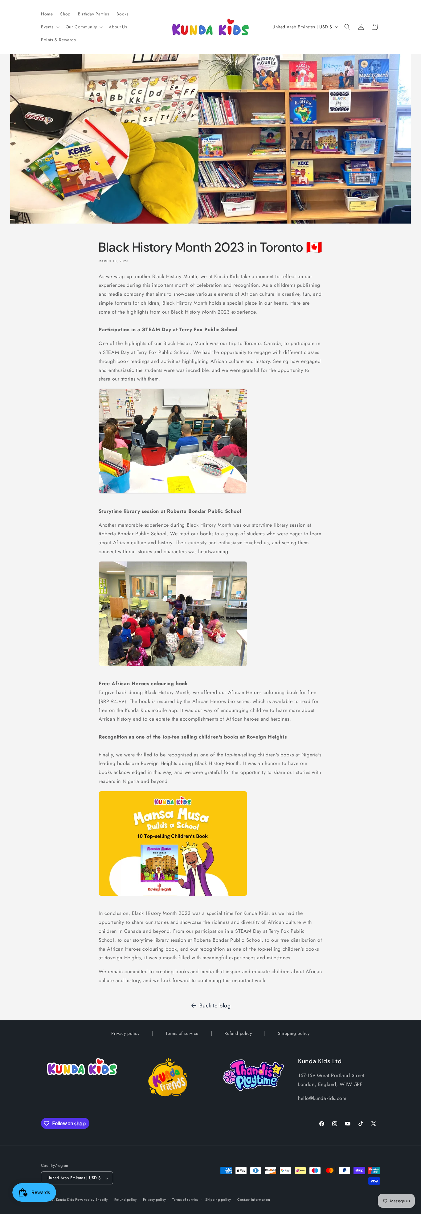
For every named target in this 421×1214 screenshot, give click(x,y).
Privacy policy (125, 1033)
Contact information (253, 1199)
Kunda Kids (65, 1199)
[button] (49, 26)
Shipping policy (294, 1033)
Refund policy (238, 1033)
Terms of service (182, 1033)
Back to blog (215, 1006)
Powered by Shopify (91, 1199)
